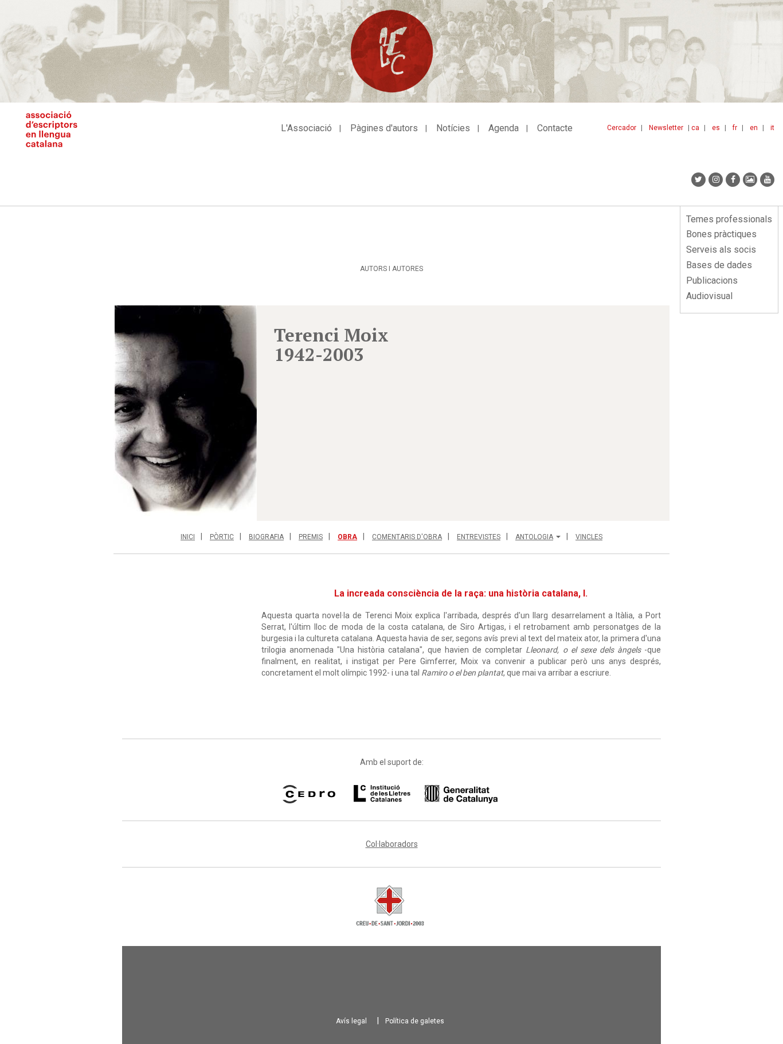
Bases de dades (719, 265)
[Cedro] (309, 794)
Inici (188, 537)
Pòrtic (222, 537)
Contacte (555, 128)
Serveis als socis (721, 249)
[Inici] (56, 129)
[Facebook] (733, 179)
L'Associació (306, 128)
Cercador (621, 128)
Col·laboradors (392, 844)
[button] (185, 413)
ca (695, 128)
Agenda (503, 128)
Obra (347, 537)
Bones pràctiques (721, 234)
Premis (311, 537)
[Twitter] (698, 179)
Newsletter (666, 128)
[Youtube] (767, 179)
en (754, 128)
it (772, 128)
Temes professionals (729, 219)
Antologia (534, 537)
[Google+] (750, 179)
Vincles (588, 537)
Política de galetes (414, 1021)
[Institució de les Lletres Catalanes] (426, 794)
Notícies (453, 128)
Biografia (266, 537)
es (716, 128)
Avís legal (351, 1021)
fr (735, 128)
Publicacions (712, 280)
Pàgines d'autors (384, 128)
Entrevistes (478, 537)
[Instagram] (715, 179)
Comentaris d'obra (407, 537)
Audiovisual (709, 296)
